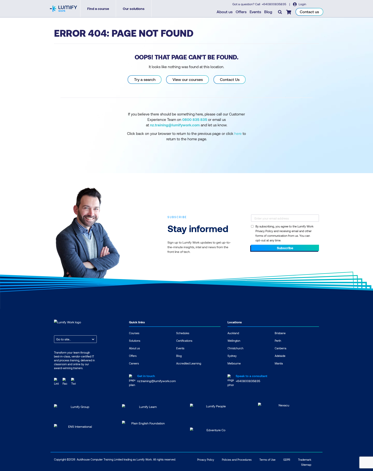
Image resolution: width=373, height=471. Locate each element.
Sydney (232, 355)
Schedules (182, 333)
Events (255, 11)
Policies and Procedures (237, 459)
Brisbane (280, 333)
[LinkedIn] (56, 381)
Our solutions (134, 8)
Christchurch (235, 348)
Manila (279, 363)
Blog (268, 11)
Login (302, 4)
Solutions (134, 340)
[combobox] (56, 339)
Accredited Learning (188, 363)
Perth (278, 340)
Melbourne (234, 363)
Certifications (184, 340)
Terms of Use (267, 459)
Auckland (233, 333)
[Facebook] (65, 381)
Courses (134, 333)
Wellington (233, 340)
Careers (134, 363)
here (238, 133)
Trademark (304, 459)
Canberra (280, 348)
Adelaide (280, 355)
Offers (241, 11)
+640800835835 (274, 4)
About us (225, 11)
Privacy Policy (205, 459)
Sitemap (306, 464)
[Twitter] (73, 381)
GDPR (286, 459)
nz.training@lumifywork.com (156, 381)
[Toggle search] (280, 12)
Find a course (98, 8)
